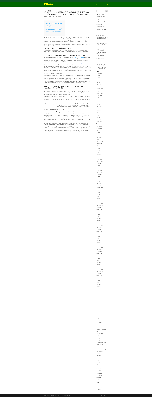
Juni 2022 (98, 150)
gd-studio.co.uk (99, 338)
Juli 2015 (98, 278)
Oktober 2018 (99, 207)
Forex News (98, 337)
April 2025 (98, 102)
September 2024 (99, 112)
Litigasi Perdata (99, 344)
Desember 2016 (99, 247)
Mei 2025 (98, 101)
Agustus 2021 (99, 163)
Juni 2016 (98, 258)
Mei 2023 (98, 134)
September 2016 (99, 253)
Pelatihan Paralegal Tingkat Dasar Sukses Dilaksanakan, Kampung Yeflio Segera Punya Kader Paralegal (101, 58)
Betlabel (98, 320)
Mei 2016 (98, 260)
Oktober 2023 (99, 128)
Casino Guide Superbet (101, 326)
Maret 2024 (98, 119)
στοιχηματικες (99, 377)
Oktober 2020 (99, 170)
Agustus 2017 (99, 233)
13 (96, 298)
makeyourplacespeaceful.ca (102, 349)
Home (73, 4)
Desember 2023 (99, 124)
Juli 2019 (98, 192)
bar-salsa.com (99, 316)
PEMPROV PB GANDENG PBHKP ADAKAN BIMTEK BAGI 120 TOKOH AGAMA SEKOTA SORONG (101, 50)
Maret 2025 (98, 104)
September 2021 (99, 161)
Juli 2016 (98, 256)
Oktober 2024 (99, 110)
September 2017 (99, 231)
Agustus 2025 (99, 95)
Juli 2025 (98, 97)
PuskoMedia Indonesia (65, 395)
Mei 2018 (98, 216)
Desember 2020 (99, 168)
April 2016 (98, 262)
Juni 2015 (98, 280)
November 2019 (99, 189)
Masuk (97, 384)
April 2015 (98, 284)
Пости (97, 379)
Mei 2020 (98, 178)
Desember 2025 (99, 88)
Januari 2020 (98, 185)
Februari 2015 (99, 288)
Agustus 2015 (99, 277)
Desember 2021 (99, 156)
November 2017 (99, 227)
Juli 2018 (98, 212)
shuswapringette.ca (100, 368)
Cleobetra (98, 331)
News (97, 359)
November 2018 (99, 205)
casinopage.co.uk (99, 327)
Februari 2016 (99, 266)
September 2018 (99, 209)
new (97, 357)
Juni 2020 (98, 176)
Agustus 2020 (99, 174)
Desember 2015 (99, 269)
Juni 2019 (98, 194)
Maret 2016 (98, 264)
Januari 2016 (98, 267)
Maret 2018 (98, 220)
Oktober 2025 (99, 91)
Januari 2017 (98, 245)
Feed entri (98, 385)
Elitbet (97, 335)
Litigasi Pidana (99, 346)
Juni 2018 (98, 214)
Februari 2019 (99, 200)
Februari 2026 (99, 84)
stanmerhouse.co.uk (100, 371)
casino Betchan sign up (79, 57)
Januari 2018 (98, 223)
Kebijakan (98, 340)
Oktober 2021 (99, 159)
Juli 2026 (98, 75)
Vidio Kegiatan (99, 375)
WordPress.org (99, 389)
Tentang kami (79, 4)
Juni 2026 (98, 77)
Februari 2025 (99, 106)
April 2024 (98, 117)
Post (97, 364)
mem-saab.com (99, 351)
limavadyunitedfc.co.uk (101, 342)
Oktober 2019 (99, 190)
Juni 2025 (98, 99)
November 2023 (99, 126)
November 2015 (99, 271)
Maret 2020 (98, 181)
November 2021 (99, 157)
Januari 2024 (98, 123)
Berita (84, 4)
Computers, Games (100, 333)
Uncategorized (58, 16)
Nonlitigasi (98, 360)
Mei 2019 (98, 196)
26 (96, 304)
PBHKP (52, 395)
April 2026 (98, 80)
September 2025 (99, 93)
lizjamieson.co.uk (99, 348)
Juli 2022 (98, 148)
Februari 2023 (99, 137)
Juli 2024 (98, 115)
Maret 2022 (98, 154)
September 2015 (99, 275)
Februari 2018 (99, 222)
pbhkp (47, 16)
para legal (98, 362)
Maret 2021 (98, 167)
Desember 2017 (99, 225)
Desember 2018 (99, 203)
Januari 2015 (98, 289)
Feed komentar (99, 387)
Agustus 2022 (99, 146)
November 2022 (99, 141)
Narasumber (99, 355)
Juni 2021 (98, 165)
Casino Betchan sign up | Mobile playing (54, 23)
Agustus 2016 (99, 255)
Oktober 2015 (99, 273)
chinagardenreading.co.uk (101, 329)
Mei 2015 (98, 282)
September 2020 (99, 172)
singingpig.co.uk (99, 370)
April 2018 (98, 218)
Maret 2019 (98, 198)
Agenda (97, 4)
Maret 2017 (98, 242)
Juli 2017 (98, 234)
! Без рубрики (99, 294)
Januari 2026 (98, 86)
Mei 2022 (98, 152)
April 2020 (98, 179)
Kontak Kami (103, 4)
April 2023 (98, 135)
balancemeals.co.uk (100, 315)
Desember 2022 (99, 139)
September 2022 (99, 145)
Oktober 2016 (99, 251)
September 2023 (99, 130)
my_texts (98, 353)
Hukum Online (91, 4)
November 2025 (99, 90)
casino (97, 324)
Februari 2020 (99, 183)
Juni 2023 (98, 132)
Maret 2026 (98, 82)
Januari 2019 (98, 201)
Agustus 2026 (99, 73)
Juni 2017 (98, 236)
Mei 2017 (98, 238)
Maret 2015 (98, 286)
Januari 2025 (98, 108)
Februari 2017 (99, 244)
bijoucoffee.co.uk (99, 322)
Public (97, 366)
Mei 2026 (98, 79)
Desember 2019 (99, 187)
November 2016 (99, 249)
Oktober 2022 (99, 143)
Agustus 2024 (99, 113)
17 (96, 300)
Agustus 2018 (99, 211)
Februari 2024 (99, 121)
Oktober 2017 (99, 229)
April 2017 (98, 240)
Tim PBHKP (98, 35)
